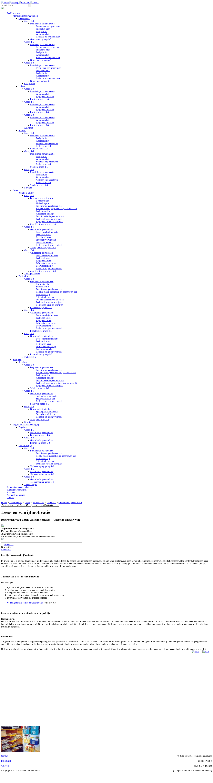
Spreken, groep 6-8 (39, 185)
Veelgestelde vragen (16, 495)
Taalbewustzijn (43, 211)
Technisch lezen (43, 234)
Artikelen (11, 492)
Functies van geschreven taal (49, 206)
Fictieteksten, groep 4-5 (41, 331)
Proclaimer (6, 761)
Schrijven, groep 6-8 (39, 419)
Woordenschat (42, 34)
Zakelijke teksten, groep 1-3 (43, 224)
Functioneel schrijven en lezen (50, 216)
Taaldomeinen (13, 13)
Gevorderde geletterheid (41, 409)
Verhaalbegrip (42, 203)
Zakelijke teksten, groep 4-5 (43, 247)
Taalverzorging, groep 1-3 (42, 466)
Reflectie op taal (43, 146)
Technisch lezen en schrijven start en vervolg (56, 383)
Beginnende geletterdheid (41, 198)
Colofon (5, 765)
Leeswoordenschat (44, 242)
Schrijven (17, 359)
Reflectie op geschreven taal (49, 245)
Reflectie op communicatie (48, 36)
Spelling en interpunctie (47, 396)
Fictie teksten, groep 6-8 (41, 354)
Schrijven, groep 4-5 (39, 404)
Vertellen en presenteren (47, 143)
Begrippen (23, 427)
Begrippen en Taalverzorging (26, 424)
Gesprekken (24, 18)
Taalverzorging (25, 445)
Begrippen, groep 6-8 (40, 443)
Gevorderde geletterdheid (41, 229)
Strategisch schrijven (45, 398)
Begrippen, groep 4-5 (40, 435)
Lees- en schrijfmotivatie (47, 232)
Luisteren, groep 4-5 (39, 112)
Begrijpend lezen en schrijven (49, 221)
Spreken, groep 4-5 (39, 167)
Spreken (22, 130)
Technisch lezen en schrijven (49, 219)
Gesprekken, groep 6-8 (40, 81)
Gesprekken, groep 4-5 (40, 60)
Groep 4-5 (29, 42)
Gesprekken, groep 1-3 (40, 39)
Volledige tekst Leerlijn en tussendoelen (25, 602)
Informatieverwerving (46, 240)
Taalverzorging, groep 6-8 (42, 482)
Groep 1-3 (29, 21)
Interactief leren (43, 29)
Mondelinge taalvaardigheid (25, 16)
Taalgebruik (41, 31)
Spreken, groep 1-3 (39, 148)
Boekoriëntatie (42, 200)
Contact (10, 497)
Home (4, 502)
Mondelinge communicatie (42, 23)
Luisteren (23, 86)
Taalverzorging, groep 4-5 (42, 474)
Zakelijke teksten (26, 193)
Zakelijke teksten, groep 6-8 (43, 271)
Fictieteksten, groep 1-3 (41, 307)
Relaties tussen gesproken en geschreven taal (56, 208)
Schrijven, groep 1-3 (39, 388)
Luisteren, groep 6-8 (39, 125)
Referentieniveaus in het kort (20, 487)
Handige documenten (17, 489)
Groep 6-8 (29, 62)
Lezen (15, 190)
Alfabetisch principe (45, 213)
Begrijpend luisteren (45, 96)
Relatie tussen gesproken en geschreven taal (56, 372)
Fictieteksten (24, 276)
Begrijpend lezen (43, 237)
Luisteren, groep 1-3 (39, 99)
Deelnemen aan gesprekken (48, 26)
